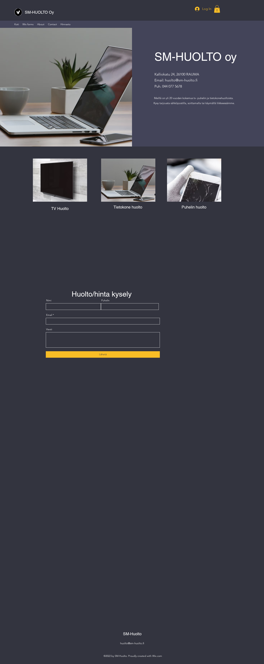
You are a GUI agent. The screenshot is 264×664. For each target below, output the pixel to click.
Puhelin (105, 300)
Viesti (49, 329)
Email (49, 315)
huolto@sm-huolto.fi (181, 80)
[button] (217, 9)
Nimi (48, 300)
